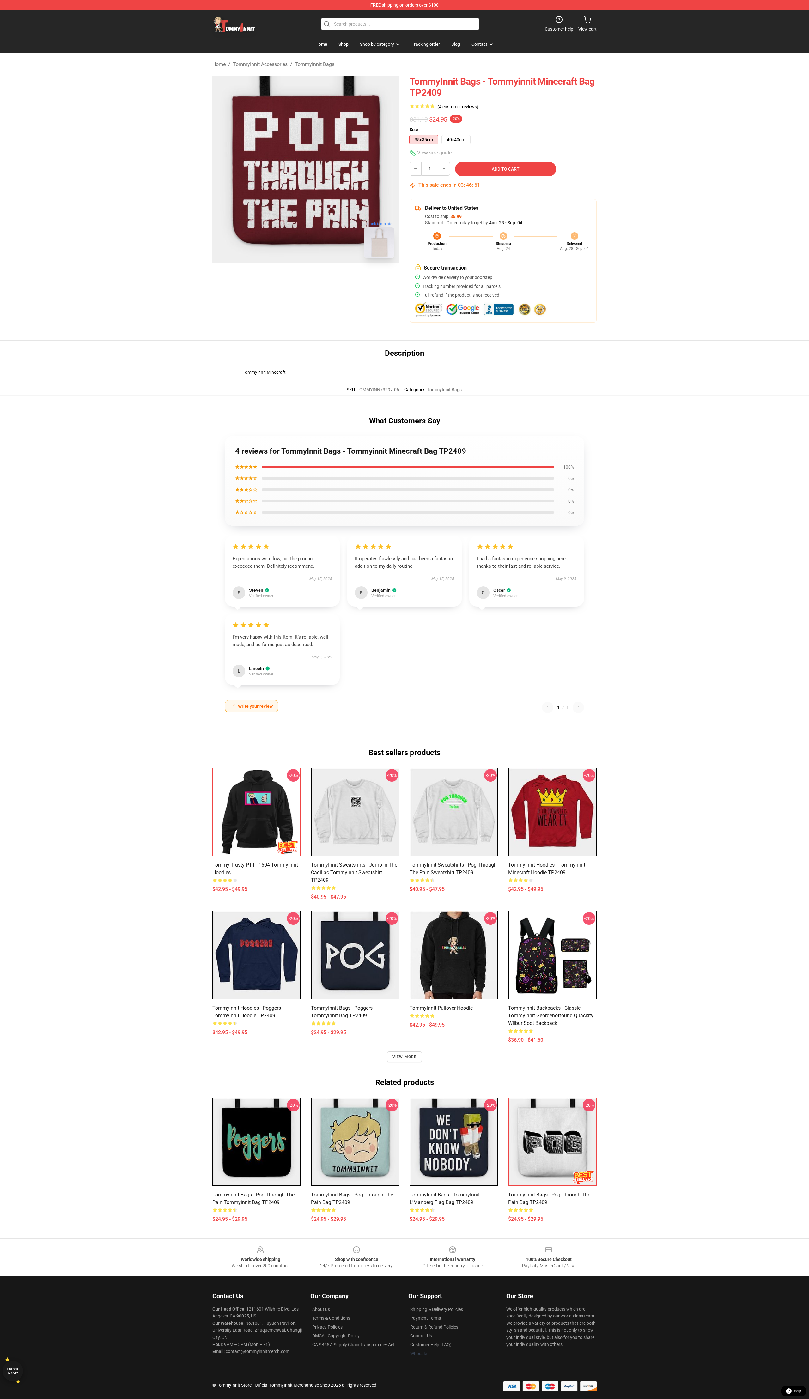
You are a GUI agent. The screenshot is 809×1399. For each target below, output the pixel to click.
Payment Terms (425, 1318)
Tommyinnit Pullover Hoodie (441, 1008)
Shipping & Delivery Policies (436, 1309)
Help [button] (797, 1391)
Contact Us (421, 1335)
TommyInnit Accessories (260, 64)
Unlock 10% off (12, 1371)
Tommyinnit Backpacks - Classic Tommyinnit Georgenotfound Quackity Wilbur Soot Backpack (550, 1015)
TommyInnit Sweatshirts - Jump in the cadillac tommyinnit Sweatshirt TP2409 (354, 872)
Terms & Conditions (331, 1318)
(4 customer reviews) (457, 106)
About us (321, 1309)
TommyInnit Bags (314, 64)
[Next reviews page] (578, 707)
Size (414, 129)
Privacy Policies (327, 1326)
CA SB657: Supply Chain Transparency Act (353, 1344)
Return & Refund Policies (434, 1326)
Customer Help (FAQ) (431, 1344)
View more (404, 1057)
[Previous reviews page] (547, 707)
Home (219, 64)
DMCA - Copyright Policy (336, 1335)
